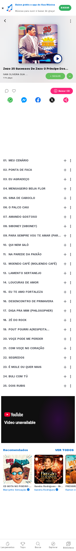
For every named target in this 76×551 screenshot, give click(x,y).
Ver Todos (64, 450)
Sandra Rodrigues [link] (44, 489)
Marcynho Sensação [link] (14, 489)
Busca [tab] (38, 547)
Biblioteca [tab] (68, 548)
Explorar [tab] (53, 547)
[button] (3, 7)
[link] (10, 100)
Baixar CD (64, 91)
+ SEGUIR (55, 76)
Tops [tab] (23, 547)
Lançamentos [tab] (7, 547)
